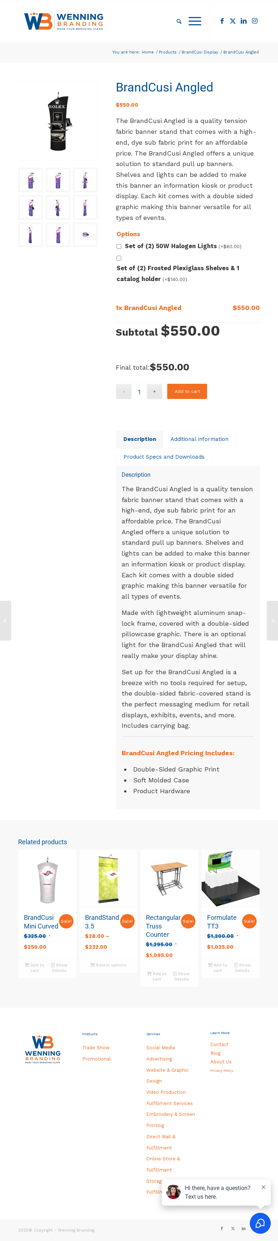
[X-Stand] (5, 621)
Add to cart (187, 391)
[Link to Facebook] (221, 21)
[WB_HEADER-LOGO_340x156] (64, 21)
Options (128, 234)
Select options (111, 965)
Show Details (60, 968)
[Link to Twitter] (232, 21)
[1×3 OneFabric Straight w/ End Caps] (272, 621)
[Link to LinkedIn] (243, 21)
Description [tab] (139, 439)
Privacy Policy (221, 1070)
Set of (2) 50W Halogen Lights (183, 246)
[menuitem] (179, 21)
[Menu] (193, 21)
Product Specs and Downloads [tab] (164, 457)
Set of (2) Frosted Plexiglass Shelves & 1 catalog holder (178, 273)
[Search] (179, 21)
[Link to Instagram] (254, 21)
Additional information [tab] (199, 439)
